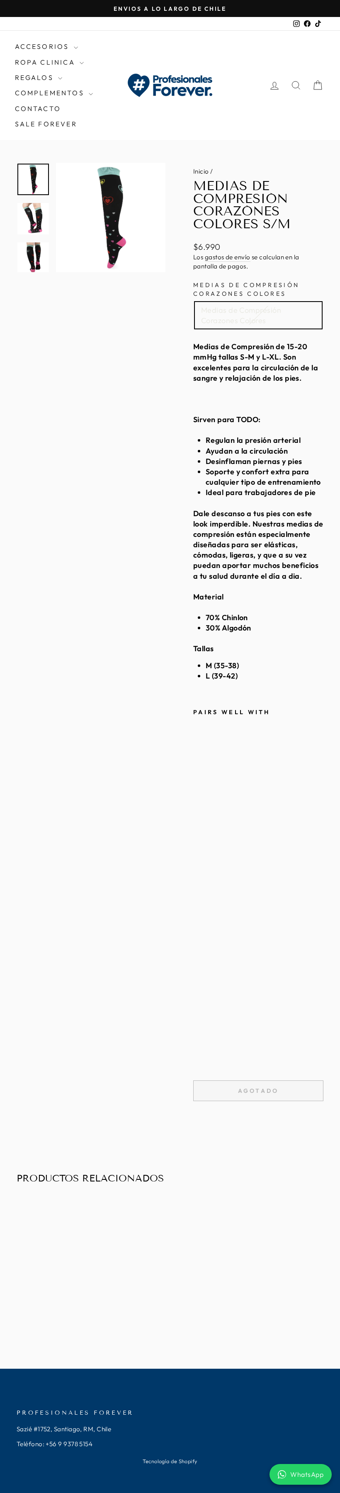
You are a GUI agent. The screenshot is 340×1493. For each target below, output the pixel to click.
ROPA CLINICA (46, 62)
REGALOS (35, 77)
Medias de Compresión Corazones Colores (246, 289)
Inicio (201, 171)
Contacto (38, 108)
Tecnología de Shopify (170, 1461)
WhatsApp (306, 1474)
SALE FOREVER (46, 124)
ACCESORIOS (43, 46)
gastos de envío (227, 257)
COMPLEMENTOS (51, 93)
